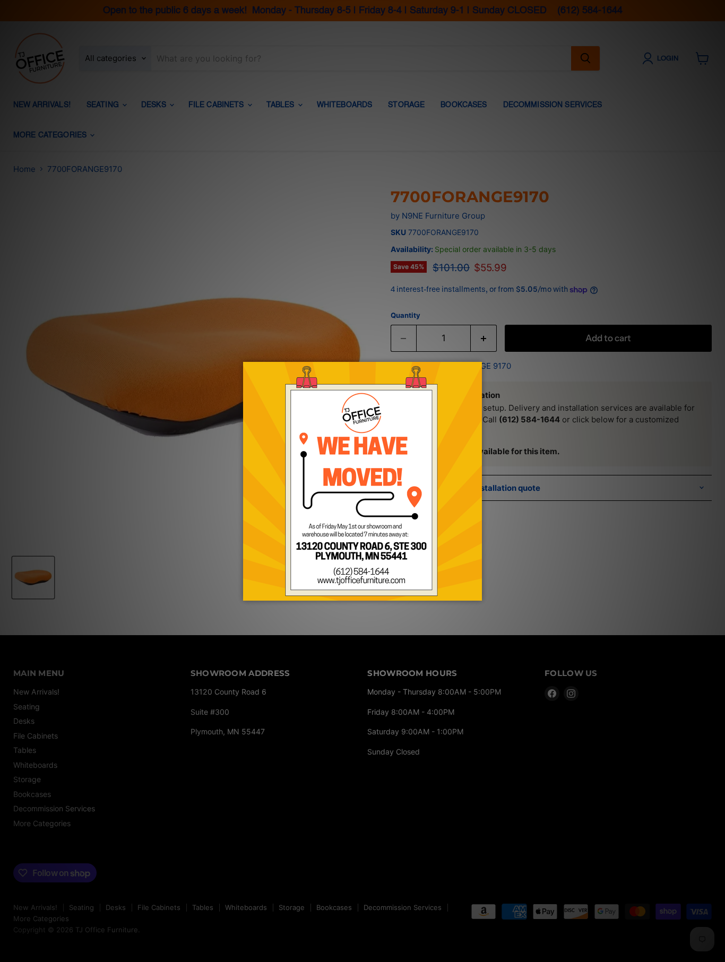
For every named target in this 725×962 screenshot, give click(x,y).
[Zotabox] (475, 591)
